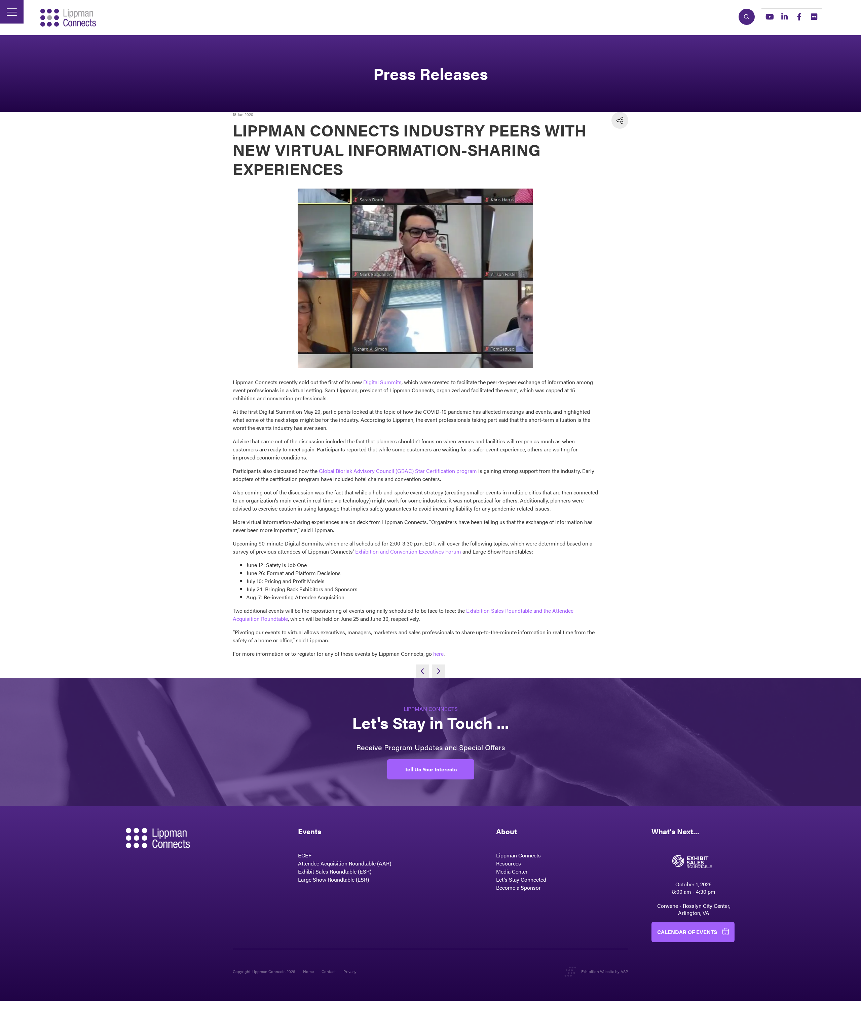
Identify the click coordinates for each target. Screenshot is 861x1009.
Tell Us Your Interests (431, 769)
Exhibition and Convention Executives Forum (408, 551)
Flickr (814, 17)
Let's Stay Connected (521, 879)
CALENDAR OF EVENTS (687, 932)
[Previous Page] (422, 671)
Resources (508, 863)
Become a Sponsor (518, 887)
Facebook (799, 17)
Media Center (512, 871)
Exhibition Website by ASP (604, 971)
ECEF (304, 855)
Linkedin (784, 17)
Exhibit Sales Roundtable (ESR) (334, 871)
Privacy (350, 971)
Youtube (769, 17)
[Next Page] (438, 671)
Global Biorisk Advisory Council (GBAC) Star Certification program (398, 471)
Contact (329, 971)
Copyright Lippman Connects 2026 (264, 971)
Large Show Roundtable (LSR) (333, 879)
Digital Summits (382, 382)
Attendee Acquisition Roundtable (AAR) (344, 863)
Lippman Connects (518, 855)
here (438, 653)
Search (747, 17)
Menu (12, 12)
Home (308, 971)
